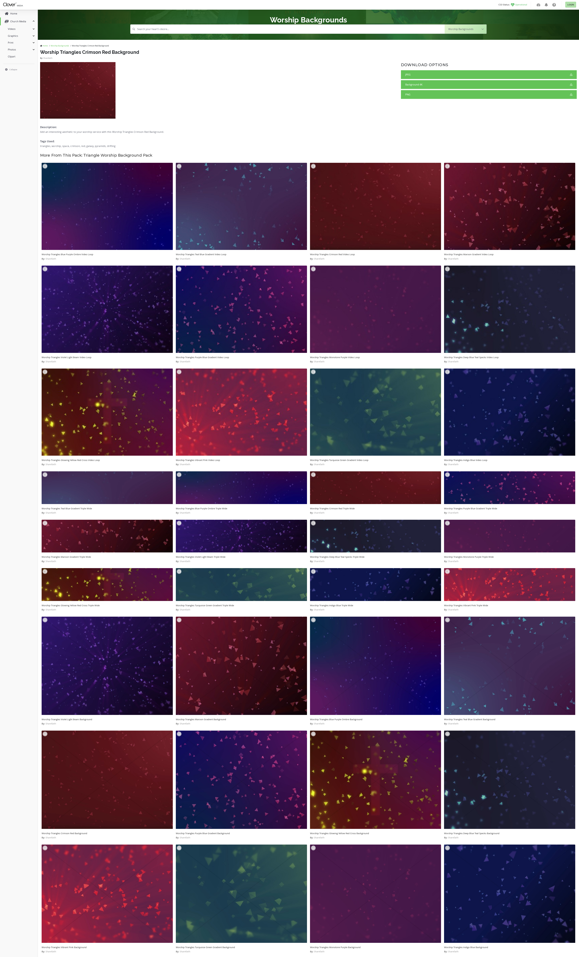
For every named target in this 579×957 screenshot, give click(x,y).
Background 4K (413, 84)
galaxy (89, 146)
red (83, 146)
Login (570, 4)
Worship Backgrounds (60, 45)
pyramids (100, 146)
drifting (111, 146)
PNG (407, 94)
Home (45, 45)
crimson (75, 146)
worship (56, 146)
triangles (45, 146)
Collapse (13, 69)
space (65, 146)
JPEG (408, 74)
